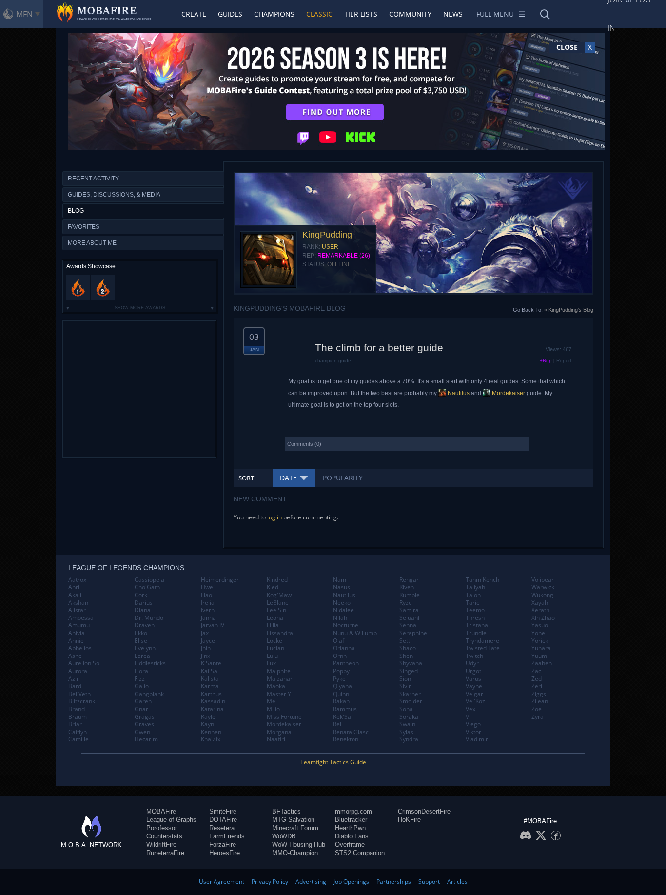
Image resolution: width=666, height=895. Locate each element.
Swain (407, 724)
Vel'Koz (475, 701)
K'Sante (211, 663)
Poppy (341, 671)
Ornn (340, 656)
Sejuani (409, 618)
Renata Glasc (351, 732)
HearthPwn (350, 828)
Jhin (206, 648)
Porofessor (161, 828)
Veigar (474, 694)
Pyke (339, 679)
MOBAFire (161, 811)
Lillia (273, 625)
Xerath (540, 610)
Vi (468, 717)
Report (563, 360)
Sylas (406, 732)
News (453, 14)
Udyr (472, 663)
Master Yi (280, 694)
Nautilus (458, 393)
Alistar (77, 610)
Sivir (405, 686)
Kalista (210, 679)
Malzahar (280, 679)
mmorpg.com (353, 811)
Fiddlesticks (150, 663)
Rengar (409, 580)
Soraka (408, 717)
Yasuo (539, 625)
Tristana (477, 625)
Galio (142, 686)
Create (193, 14)
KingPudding (327, 234)
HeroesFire (224, 852)
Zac (536, 671)
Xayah (539, 603)
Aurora (77, 671)
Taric (472, 603)
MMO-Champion (295, 852)
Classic (319, 14)
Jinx (205, 656)
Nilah (340, 618)
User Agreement (221, 881)
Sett (404, 641)
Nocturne (345, 625)
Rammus (345, 709)
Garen (143, 701)
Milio (273, 709)
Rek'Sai (343, 717)
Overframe (350, 844)
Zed (536, 679)
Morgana (279, 732)
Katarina (212, 709)
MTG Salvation (293, 819)
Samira (409, 610)
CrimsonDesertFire (424, 811)
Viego (473, 724)
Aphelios (80, 648)
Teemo (475, 610)
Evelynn (145, 648)
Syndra (408, 739)
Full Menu (495, 14)
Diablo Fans (352, 836)
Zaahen (541, 663)
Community (410, 14)
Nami (340, 580)
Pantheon (346, 663)
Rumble (409, 595)
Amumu (79, 625)
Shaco (407, 648)
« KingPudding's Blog (568, 310)
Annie (76, 641)
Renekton (345, 739)
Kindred (277, 580)
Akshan (78, 603)
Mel (272, 701)
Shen (406, 656)
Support (429, 881)
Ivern (208, 610)
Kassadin (213, 701)
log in (274, 517)
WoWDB (284, 836)
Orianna (344, 648)
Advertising (310, 881)
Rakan (341, 701)
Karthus (211, 694)
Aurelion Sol (84, 663)
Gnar (141, 709)
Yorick (539, 641)
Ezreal (143, 656)
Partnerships (393, 881)
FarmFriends (227, 836)
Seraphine (413, 633)
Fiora (141, 671)
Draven (145, 625)
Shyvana (410, 663)
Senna (407, 625)
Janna (208, 618)
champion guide (333, 360)
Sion (405, 679)
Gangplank (149, 694)
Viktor (473, 732)
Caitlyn (77, 732)
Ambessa (81, 618)
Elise (141, 641)
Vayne (474, 686)
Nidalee (343, 610)
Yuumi (539, 656)
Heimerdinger (220, 580)
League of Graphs (171, 819)
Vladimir (477, 739)
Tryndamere (482, 641)
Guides (230, 14)
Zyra (537, 717)
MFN (24, 14)
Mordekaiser (507, 393)
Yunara (541, 648)
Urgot (473, 671)
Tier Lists (360, 14)
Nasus (341, 587)
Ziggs (538, 694)
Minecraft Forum (295, 828)
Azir (73, 679)
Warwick (542, 587)
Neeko (342, 603)
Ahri (73, 587)
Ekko (141, 633)
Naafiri (276, 739)
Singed (408, 671)
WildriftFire (161, 844)
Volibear (542, 580)
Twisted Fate (483, 648)
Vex (470, 709)
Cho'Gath (147, 587)
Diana (143, 610)
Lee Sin (276, 610)
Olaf (338, 641)
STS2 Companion (360, 852)
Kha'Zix (210, 739)
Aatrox (77, 580)
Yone (538, 633)
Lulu (272, 656)
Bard (74, 686)
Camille (78, 739)
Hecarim (146, 739)
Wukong (542, 595)
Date (288, 477)
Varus (473, 679)
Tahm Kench (482, 580)
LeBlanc (277, 603)
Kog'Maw (279, 595)
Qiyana (342, 686)
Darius (144, 603)
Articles (457, 881)
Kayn (207, 724)
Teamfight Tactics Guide (333, 762)
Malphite (279, 671)
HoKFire (409, 819)
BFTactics (286, 811)
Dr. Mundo (149, 618)
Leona (275, 618)
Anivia (76, 633)
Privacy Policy (270, 881)
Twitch (474, 656)
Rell (338, 724)
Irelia (208, 603)
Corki (142, 595)
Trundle (476, 633)
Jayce (208, 641)
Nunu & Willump (355, 633)
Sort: (246, 478)
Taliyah (475, 587)
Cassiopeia (149, 580)
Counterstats (164, 836)
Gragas (145, 717)
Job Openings (351, 881)
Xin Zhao (543, 618)
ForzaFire (222, 844)
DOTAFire (223, 819)
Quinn (341, 694)
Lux (271, 663)
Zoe (536, 709)
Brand (76, 709)
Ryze (405, 603)
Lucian (275, 648)
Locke (274, 641)
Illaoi (207, 595)
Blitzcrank (81, 701)
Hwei (208, 587)
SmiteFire (222, 811)
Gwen (142, 732)
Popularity (343, 477)
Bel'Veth (79, 694)
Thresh (475, 618)
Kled (272, 587)
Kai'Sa (209, 671)
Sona (406, 709)
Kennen (211, 732)
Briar (75, 724)
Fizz (140, 679)
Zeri (536, 686)
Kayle (208, 717)
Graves (144, 724)
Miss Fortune (284, 717)
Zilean (539, 701)
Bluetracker (351, 819)
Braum (77, 717)
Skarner (410, 694)
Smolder (410, 701)
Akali (74, 595)
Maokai (277, 686)
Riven (406, 587)
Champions (274, 14)
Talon (473, 595)
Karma (210, 686)
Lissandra (280, 633)
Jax (205, 633)
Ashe (75, 656)
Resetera (222, 828)
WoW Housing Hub (298, 844)
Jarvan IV (212, 625)
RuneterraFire (165, 852)
